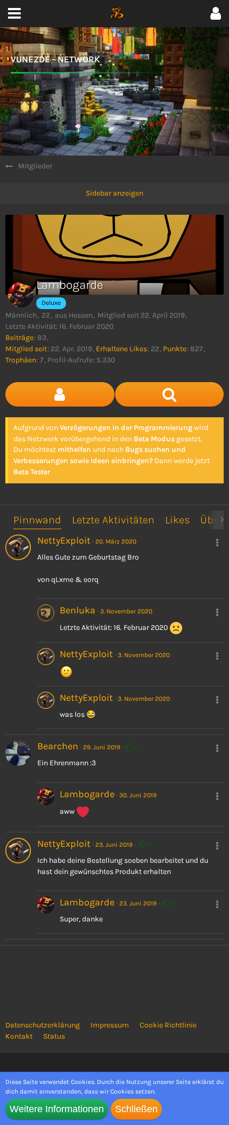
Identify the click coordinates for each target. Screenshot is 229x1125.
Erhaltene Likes (121, 348)
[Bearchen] (18, 753)
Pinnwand (37, 520)
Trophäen (20, 360)
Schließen (136, 1109)
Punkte (174, 348)
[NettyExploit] (18, 547)
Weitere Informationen (57, 1109)
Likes (177, 520)
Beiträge (19, 337)
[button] (216, 13)
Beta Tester (31, 471)
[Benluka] (45, 620)
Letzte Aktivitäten (113, 520)
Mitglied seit (26, 348)
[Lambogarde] (45, 804)
